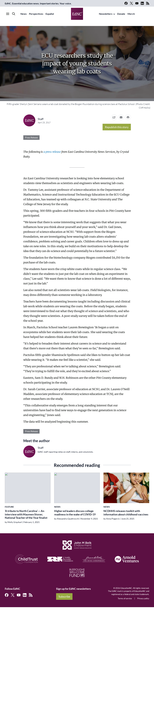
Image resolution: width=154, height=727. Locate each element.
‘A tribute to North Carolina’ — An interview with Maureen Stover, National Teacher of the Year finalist (26, 514)
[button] (121, 117)
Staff (40, 119)
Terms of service (125, 598)
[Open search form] (14, 14)
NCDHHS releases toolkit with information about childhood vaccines (125, 512)
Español (50, 13)
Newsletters (105, 13)
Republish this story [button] (116, 127)
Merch (131, 13)
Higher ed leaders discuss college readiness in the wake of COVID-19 (74, 512)
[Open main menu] (8, 14)
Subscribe (64, 596)
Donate (121, 13)
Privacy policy (143, 598)
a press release (52, 151)
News (23, 13)
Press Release (31, 137)
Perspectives (36, 13)
